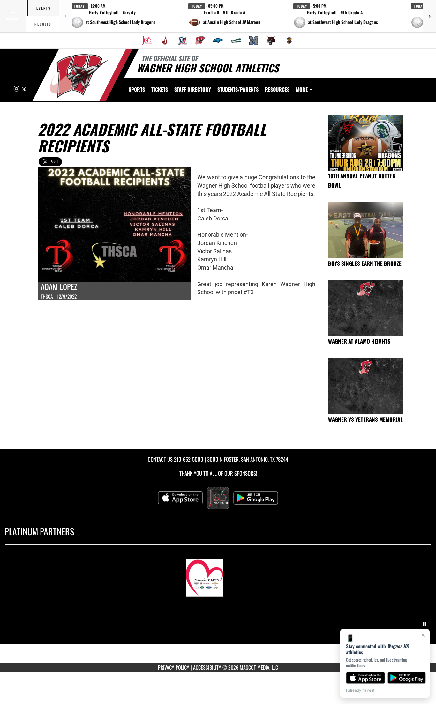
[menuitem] (147, 40)
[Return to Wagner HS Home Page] (78, 76)
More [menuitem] (302, 89)
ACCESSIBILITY (207, 667)
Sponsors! (245, 473)
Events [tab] (43, 8)
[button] (113, 16)
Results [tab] (42, 23)
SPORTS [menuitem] (137, 89)
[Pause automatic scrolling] (424, 624)
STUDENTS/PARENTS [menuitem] (238, 89)
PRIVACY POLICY (173, 667)
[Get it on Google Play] (406, 678)
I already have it (360, 690)
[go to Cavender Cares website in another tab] (218, 575)
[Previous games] (65, 16)
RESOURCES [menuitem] (277, 89)
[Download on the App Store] (365, 678)
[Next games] (429, 16)
